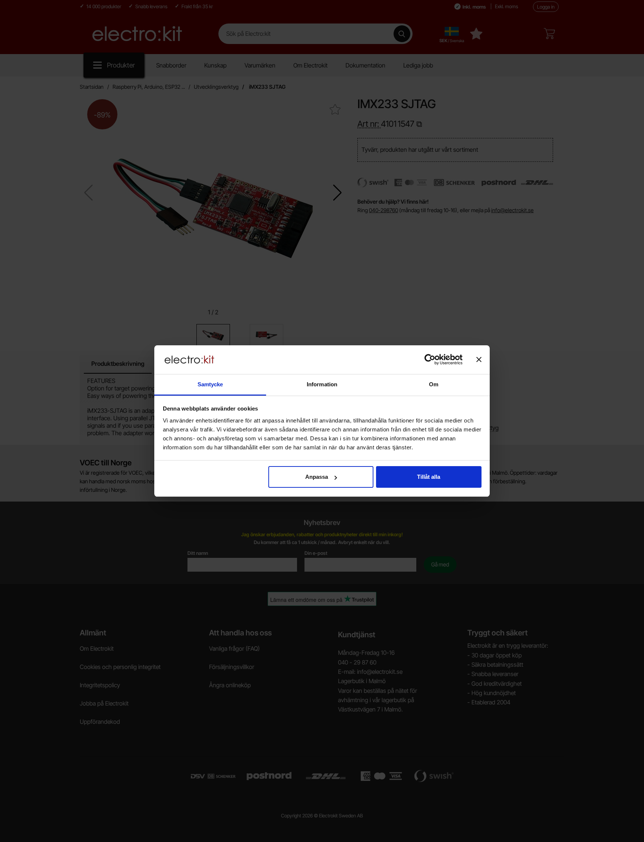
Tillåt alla (428, 477)
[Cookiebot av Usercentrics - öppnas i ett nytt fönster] (430, 359)
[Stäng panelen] (479, 359)
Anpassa (316, 477)
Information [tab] (322, 384)
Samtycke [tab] (210, 384)
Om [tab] (433, 384)
